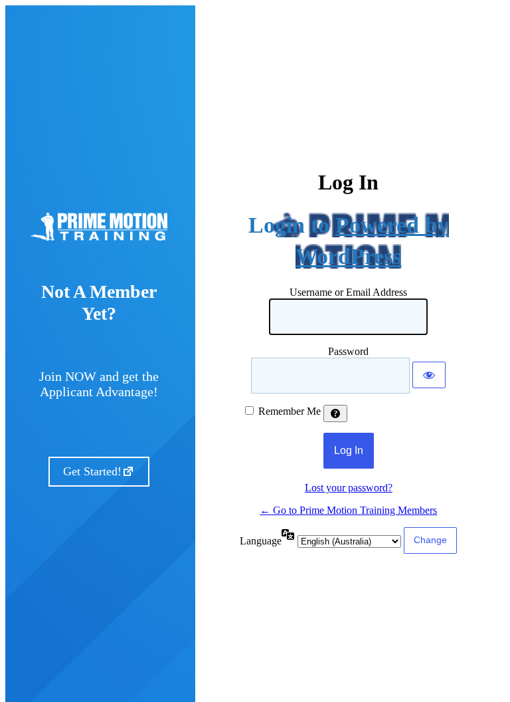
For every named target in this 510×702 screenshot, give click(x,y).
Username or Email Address (348, 292)
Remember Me (289, 411)
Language (261, 540)
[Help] (335, 413)
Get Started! (92, 471)
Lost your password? (348, 487)
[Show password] (429, 375)
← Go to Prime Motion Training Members (348, 510)
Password (348, 351)
